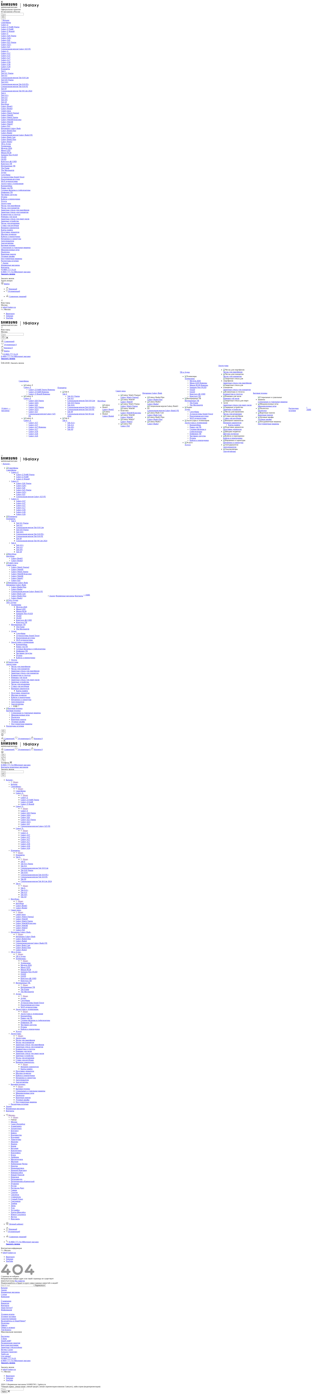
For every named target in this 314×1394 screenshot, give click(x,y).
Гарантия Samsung (8, 1319)
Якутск (14, 1217)
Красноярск (16, 1153)
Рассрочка (5, 1336)
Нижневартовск (17, 1168)
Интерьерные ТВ (28, 987)
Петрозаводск (16, 1179)
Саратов (14, 1192)
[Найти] (3, 17)
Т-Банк (4, 1338)
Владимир (15, 1137)
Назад (15, 782)
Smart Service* (7, 1308)
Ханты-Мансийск (18, 1212)
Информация (6, 1310)
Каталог (14, 784)
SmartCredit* (6, 1341)
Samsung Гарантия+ (9, 1352)
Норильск (15, 1177)
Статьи (4, 1294)
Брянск (14, 1133)
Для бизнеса (6, 1330)
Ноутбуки (20, 903)
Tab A (23, 888)
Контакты (5, 1305)
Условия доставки (8, 1316)
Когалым (14, 1148)
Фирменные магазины (10, 1292)
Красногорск (16, 1150)
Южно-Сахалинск (18, 1214)
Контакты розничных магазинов (14, 767)
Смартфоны (21, 791)
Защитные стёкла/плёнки (11, 1347)
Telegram (9, 316)
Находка (14, 1166)
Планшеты (20, 855)
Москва (14, 1122)
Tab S (23, 861)
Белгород (15, 1131)
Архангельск (16, 1128)
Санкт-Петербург (18, 1124)
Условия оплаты (7, 1314)
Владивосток (16, 1135)
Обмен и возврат (8, 1327)
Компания (5, 1297)
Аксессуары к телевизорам (32, 1014)
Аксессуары (21, 1038)
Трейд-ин (5, 1354)
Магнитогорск (17, 1159)
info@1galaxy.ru (9, 307)
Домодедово (16, 1139)
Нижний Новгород (19, 1170)
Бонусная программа (9, 1345)
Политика (5, 1323)
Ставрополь (16, 1197)
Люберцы (15, 1157)
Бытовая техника (23, 1089)
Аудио (23, 998)
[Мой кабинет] (2, 735)
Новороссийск (17, 1173)
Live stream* (6, 1356)
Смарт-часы (21, 914)
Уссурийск (15, 1210)
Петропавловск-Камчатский (22, 1181)
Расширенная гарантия (10, 1343)
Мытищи (14, 1162)
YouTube (9, 318)
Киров (13, 1146)
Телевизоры (26, 963)
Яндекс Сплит (7, 1350)
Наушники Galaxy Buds (25, 936)
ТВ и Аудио (21, 956)
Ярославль (15, 1219)
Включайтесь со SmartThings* (13, 1321)
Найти (4, 1392)
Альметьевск (16, 1126)
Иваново (14, 1142)
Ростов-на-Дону (17, 1188)
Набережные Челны (19, 1164)
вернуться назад (7, 1281)
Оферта (4, 1325)
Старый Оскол (17, 1199)
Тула (13, 1208)
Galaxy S (24, 811)
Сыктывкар (15, 1201)
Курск (13, 1155)
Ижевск (14, 1144)
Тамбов (14, 1203)
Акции (4, 1290)
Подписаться (40, 1285)
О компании (6, 1301)
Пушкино (15, 1184)
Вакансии (5, 1303)
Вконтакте (10, 314)
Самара (14, 1190)
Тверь (13, 1206)
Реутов (14, 1186)
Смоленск (15, 1195)
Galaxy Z (24, 797)
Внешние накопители (30, 1067)
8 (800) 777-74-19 (9, 270)
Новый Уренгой (17, 1175)
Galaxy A (24, 833)
